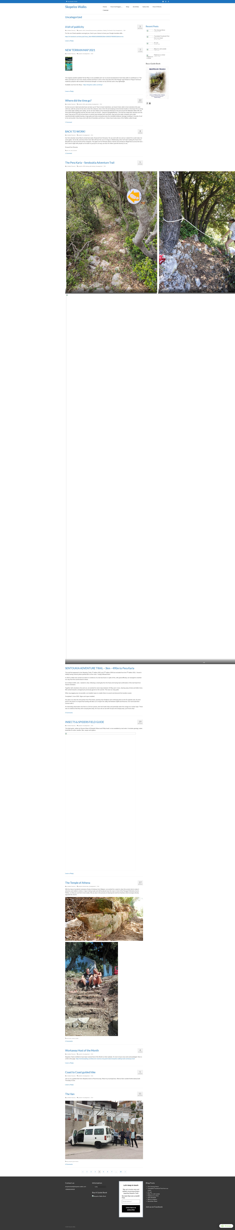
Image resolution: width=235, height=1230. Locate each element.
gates (67, 150)
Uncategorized (118, 30)
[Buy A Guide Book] (99, 1196)
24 (120, 1171)
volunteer (75, 150)
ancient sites (68, 1038)
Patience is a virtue (159, 55)
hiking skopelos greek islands (72, 1161)
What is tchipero (152, 1199)
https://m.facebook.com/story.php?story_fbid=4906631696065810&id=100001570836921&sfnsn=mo (94, 36)
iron (69, 150)
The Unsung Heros (159, 30)
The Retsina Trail (111, 30)
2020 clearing (86, 166)
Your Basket (72, 1)
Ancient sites (85, 886)
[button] (226, 1226)
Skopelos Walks (75, 7)
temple (76, 1038)
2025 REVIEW (152, 1197)
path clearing (88, 104)
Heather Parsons (71, 30)
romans (73, 1038)
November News (152, 1201)
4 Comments (69, 1164)
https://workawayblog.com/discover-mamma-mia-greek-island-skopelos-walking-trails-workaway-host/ (105, 1058)
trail (71, 150)
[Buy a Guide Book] (157, 82)
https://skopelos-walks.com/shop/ (92, 84)
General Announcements (91, 30)
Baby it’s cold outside (160, 49)
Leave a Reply (69, 40)
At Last (156, 43)
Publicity (105, 30)
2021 (84, 30)
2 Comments (69, 712)
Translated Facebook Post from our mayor (161, 37)
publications (99, 30)
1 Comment (68, 122)
